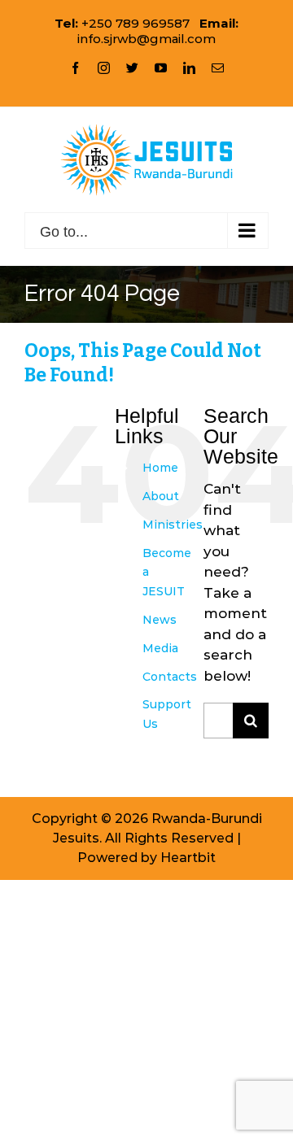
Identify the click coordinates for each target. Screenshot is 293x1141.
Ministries (172, 524)
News (159, 619)
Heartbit (188, 857)
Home (160, 467)
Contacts (169, 676)
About (160, 496)
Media (160, 648)
